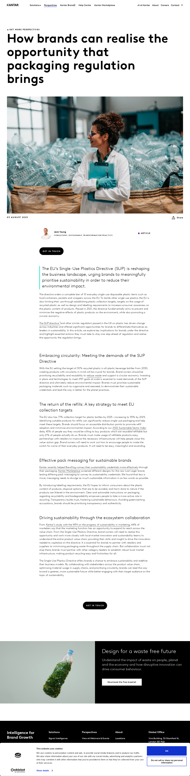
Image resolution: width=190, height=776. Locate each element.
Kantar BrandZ (67, 5)
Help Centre (85, 5)
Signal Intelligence (58, 738)
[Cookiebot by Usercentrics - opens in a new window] (18, 771)
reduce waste (94, 375)
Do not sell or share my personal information (167, 761)
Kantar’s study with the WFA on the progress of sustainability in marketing (88, 525)
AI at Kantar (144, 5)
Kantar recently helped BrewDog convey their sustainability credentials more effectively (88, 467)
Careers (165, 5)
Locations (120, 738)
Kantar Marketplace (104, 5)
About (155, 5)
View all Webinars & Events (95, 738)
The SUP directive (49, 323)
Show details (42, 770)
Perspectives (50, 5)
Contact (175, 5)
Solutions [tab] (34, 5)
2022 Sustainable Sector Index (129, 428)
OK (166, 751)
